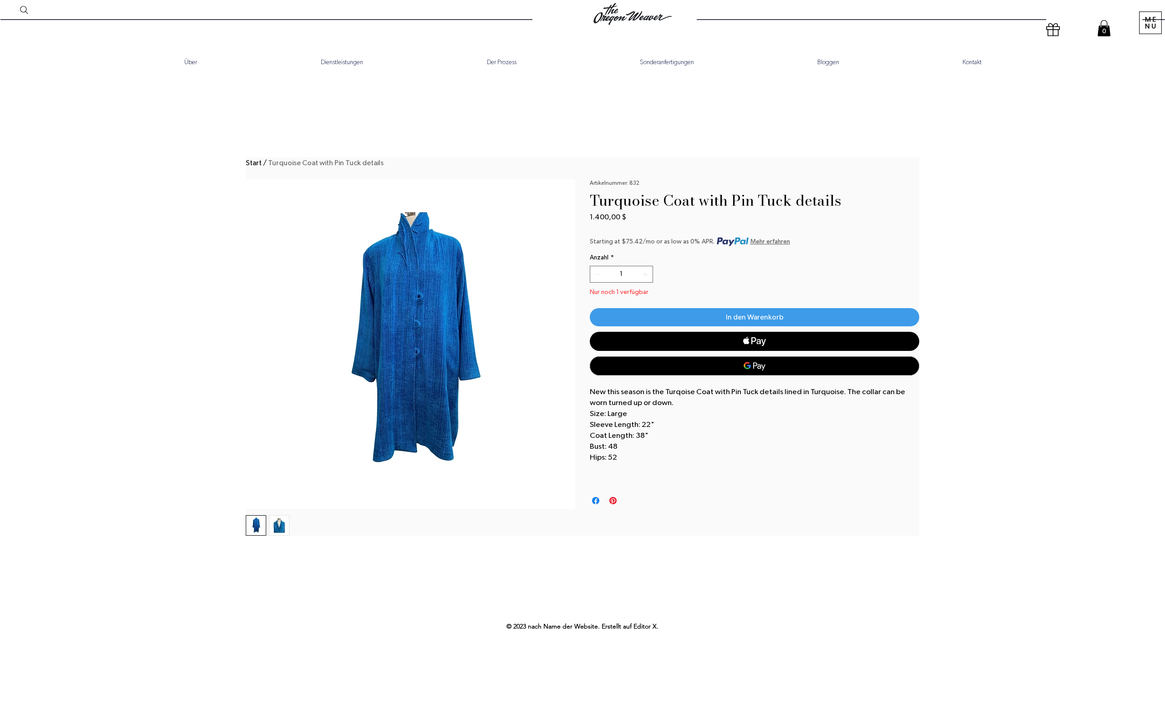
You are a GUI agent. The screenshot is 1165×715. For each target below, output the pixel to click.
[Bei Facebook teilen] (595, 500)
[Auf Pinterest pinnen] (613, 500)
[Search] (24, 10)
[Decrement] (597, 274)
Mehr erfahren (770, 241)
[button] (1104, 28)
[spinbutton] (621, 274)
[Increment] (646, 274)
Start (254, 163)
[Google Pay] (754, 365)
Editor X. (645, 626)
